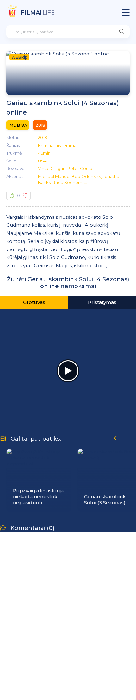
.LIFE (38, 12)
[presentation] (118, 437)
